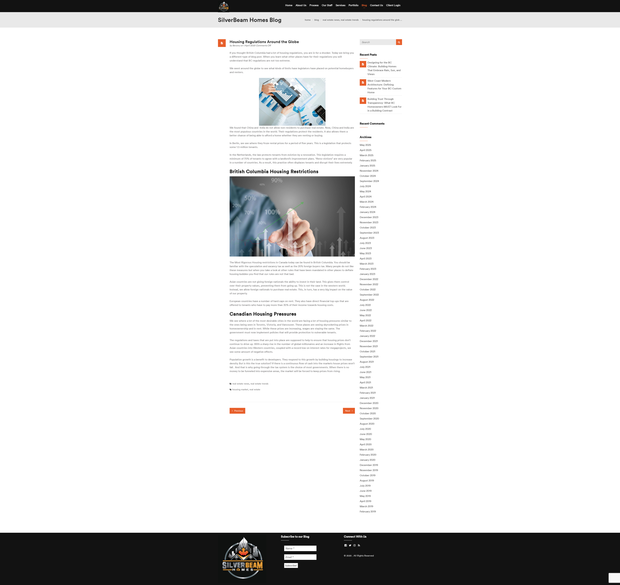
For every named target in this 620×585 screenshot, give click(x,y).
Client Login (393, 5)
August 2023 (367, 237)
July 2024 (365, 186)
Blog (364, 5)
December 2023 (369, 217)
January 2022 (367, 336)
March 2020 (367, 449)
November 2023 (369, 222)
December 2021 (369, 341)
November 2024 (369, 170)
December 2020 (369, 403)
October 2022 (368, 289)
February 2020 (368, 454)
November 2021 (369, 346)
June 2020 (366, 434)
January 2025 (367, 165)
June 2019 (366, 490)
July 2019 (365, 485)
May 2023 (365, 253)
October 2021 (367, 351)
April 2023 (366, 258)
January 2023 (367, 274)
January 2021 (367, 397)
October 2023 (368, 227)
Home (288, 5)
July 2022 (365, 305)
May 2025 (365, 144)
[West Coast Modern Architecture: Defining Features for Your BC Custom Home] (363, 82)
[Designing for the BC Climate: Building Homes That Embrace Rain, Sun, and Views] (363, 64)
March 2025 (366, 155)
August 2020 (367, 423)
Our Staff (327, 5)
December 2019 (369, 465)
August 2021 (367, 361)
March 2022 (366, 325)
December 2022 (369, 279)
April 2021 (365, 382)
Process (314, 5)
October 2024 (368, 175)
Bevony (236, 45)
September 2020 (369, 418)
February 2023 (368, 268)
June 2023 (366, 248)
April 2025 (366, 150)
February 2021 (368, 392)
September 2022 (369, 294)
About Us (301, 5)
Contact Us (376, 5)
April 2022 (365, 320)
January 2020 (367, 459)
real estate (254, 389)
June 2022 (366, 310)
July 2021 (365, 366)
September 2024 (369, 181)
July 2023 (365, 243)
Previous (238, 410)
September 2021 (369, 356)
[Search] (399, 42)
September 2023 (369, 232)
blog (316, 19)
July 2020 (365, 428)
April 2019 (365, 501)
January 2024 (367, 212)
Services (340, 5)
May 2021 (365, 377)
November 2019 (369, 470)
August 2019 (367, 480)
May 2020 (365, 439)
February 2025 (368, 160)
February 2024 (368, 206)
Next (348, 410)
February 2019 (368, 511)
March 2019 (366, 506)
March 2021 (366, 387)
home (308, 19)
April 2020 (366, 444)
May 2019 (365, 496)
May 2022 (365, 315)
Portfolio (353, 5)
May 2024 (365, 191)
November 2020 (369, 408)
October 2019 (367, 475)
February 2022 (368, 330)
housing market (240, 389)
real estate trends (350, 19)
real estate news (331, 19)
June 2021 (365, 372)
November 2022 (369, 284)
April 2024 (366, 196)
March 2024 (366, 201)
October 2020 (368, 413)
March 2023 (366, 263)
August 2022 (367, 299)
